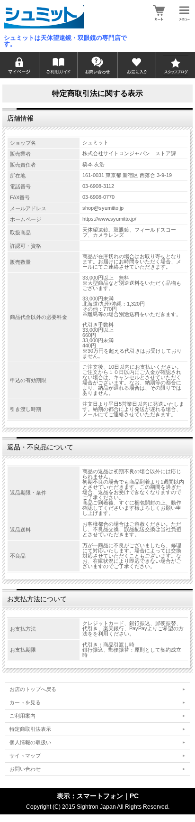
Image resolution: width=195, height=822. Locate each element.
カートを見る (25, 702)
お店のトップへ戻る (32, 689)
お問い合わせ (25, 769)
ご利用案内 (22, 716)
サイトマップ (25, 755)
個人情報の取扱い (30, 742)
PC (134, 796)
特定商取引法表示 (30, 729)
